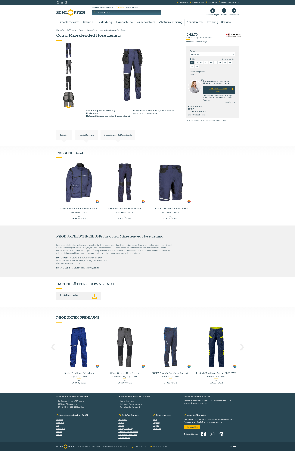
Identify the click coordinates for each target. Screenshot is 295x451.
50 (206, 62)
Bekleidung (104, 22)
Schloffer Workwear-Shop (127, 435)
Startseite (60, 30)
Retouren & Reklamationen (128, 432)
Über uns (59, 420)
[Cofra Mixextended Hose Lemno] (132, 75)
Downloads (157, 429)
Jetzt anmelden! (192, 427)
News (155, 420)
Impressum (60, 423)
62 (192, 66)
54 (215, 62)
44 (192, 62)
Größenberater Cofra (228, 59)
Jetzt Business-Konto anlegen (218, 90)
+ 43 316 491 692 (128, 7)
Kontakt (59, 432)
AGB (57, 426)
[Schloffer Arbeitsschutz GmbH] (70, 12)
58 (225, 62)
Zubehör (64, 135)
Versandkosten (205, 37)
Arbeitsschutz (146, 22)
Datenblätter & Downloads (118, 135)
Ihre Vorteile (122, 420)
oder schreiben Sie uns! (196, 115)
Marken (121, 426)
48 (201, 62)
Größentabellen (124, 438)
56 (220, 62)
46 (197, 62)
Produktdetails (86, 135)
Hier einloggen (230, 102)
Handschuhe (124, 22)
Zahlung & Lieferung (125, 429)
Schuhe (88, 22)
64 (197, 66)
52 (211, 62)
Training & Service (219, 22)
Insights (156, 426)
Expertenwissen (68, 22)
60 (230, 62)
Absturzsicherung (170, 22)
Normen (121, 423)
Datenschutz (60, 429)
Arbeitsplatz (195, 22)
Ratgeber (156, 423)
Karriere (59, 435)
